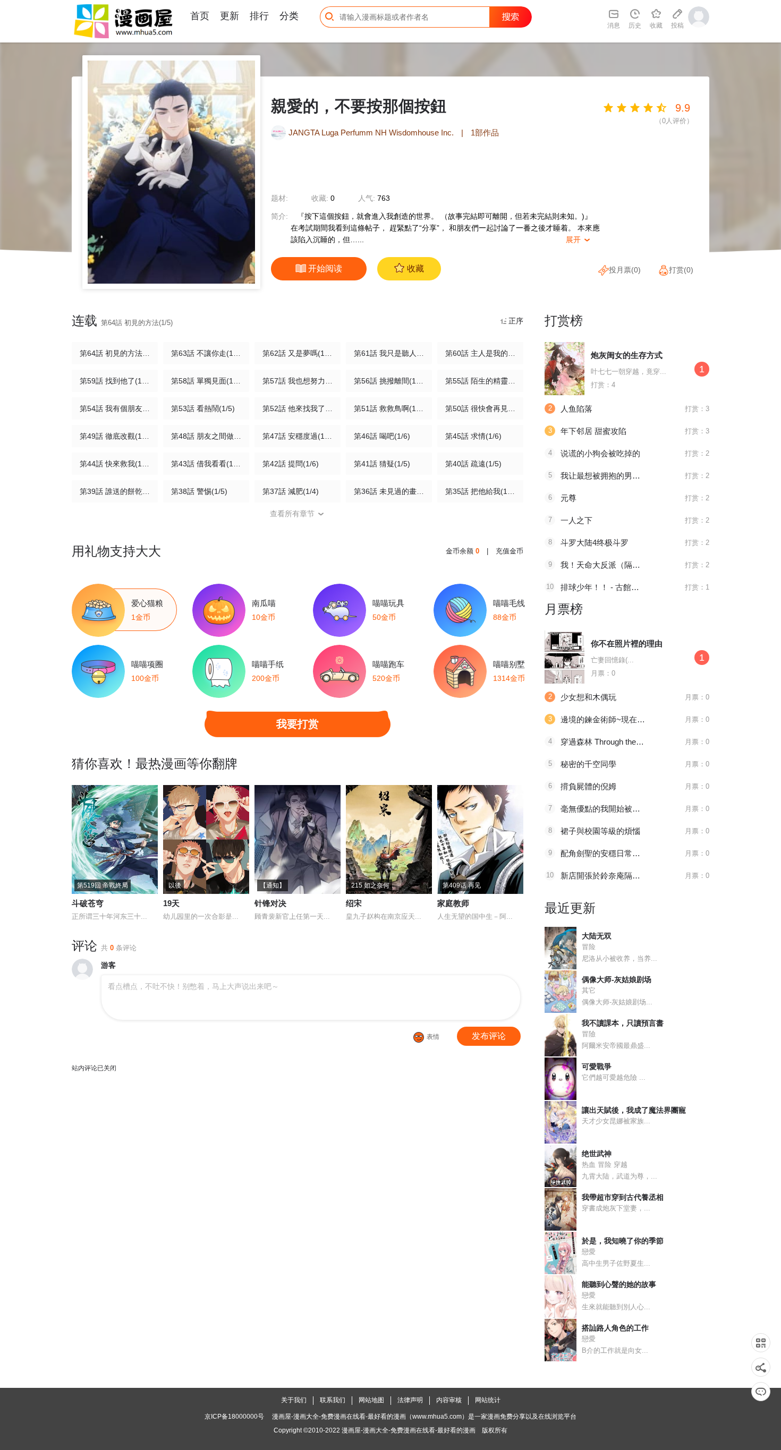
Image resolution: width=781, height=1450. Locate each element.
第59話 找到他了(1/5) (115, 381)
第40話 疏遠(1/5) (473, 463)
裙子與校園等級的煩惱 (600, 830)
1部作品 (485, 132)
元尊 (568, 497)
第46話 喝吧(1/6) (382, 436)
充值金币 (509, 551)
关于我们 (294, 1400)
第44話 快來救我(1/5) (115, 463)
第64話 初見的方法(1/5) (115, 353)
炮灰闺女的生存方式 (627, 355)
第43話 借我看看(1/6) (206, 463)
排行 (259, 16)
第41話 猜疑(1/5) (382, 463)
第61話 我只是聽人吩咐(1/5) (389, 353)
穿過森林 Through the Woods (612, 741)
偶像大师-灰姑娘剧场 (616, 979)
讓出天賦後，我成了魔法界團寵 (634, 1110)
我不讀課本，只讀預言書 (623, 1023)
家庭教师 (453, 903)
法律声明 (410, 1400)
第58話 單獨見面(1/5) (206, 381)
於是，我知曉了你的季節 (623, 1240)
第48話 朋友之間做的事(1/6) (206, 436)
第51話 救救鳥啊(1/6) (389, 408)
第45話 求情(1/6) (473, 436)
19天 (171, 903)
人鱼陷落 (576, 408)
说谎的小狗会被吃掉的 (600, 453)
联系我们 (332, 1400)
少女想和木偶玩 (588, 697)
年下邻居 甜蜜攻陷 (593, 431)
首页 (199, 16)
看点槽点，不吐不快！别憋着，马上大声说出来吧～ (193, 986)
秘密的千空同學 (588, 764)
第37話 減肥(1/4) (290, 491)
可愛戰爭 (597, 1066)
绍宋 (354, 903)
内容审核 (449, 1400)
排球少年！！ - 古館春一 (604, 587)
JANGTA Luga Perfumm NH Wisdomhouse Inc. (372, 132)
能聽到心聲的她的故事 (619, 1284)
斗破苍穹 (88, 903)
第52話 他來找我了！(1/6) (297, 408)
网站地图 (371, 1400)
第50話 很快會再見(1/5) (480, 408)
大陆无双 (597, 936)
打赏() (681, 270)
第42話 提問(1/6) (290, 463)
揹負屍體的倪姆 (588, 786)
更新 (229, 16)
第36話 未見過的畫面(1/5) (389, 491)
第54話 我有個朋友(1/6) (115, 408)
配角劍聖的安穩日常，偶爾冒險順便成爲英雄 (640, 853)
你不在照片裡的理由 (627, 643)
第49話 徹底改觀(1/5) (115, 436)
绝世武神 (597, 1153)
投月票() (625, 270)
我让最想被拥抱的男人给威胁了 (616, 475)
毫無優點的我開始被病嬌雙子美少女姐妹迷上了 (644, 808)
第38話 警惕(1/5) (199, 491)
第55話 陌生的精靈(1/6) (480, 381)
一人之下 (576, 520)
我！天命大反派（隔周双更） (612, 564)
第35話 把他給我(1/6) (480, 491)
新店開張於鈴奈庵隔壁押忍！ (612, 875)
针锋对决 (270, 903)
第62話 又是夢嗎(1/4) (297, 353)
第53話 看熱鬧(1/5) (203, 408)
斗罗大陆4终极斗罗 (595, 542)
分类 (289, 16)
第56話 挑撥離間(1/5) (389, 381)
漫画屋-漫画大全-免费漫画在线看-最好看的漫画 (409, 1430)
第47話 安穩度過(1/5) (297, 436)
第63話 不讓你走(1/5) (206, 353)
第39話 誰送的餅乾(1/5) (115, 491)
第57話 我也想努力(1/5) (297, 381)
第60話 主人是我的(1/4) (480, 353)
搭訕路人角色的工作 (615, 1328)
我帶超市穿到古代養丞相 (623, 1197)
